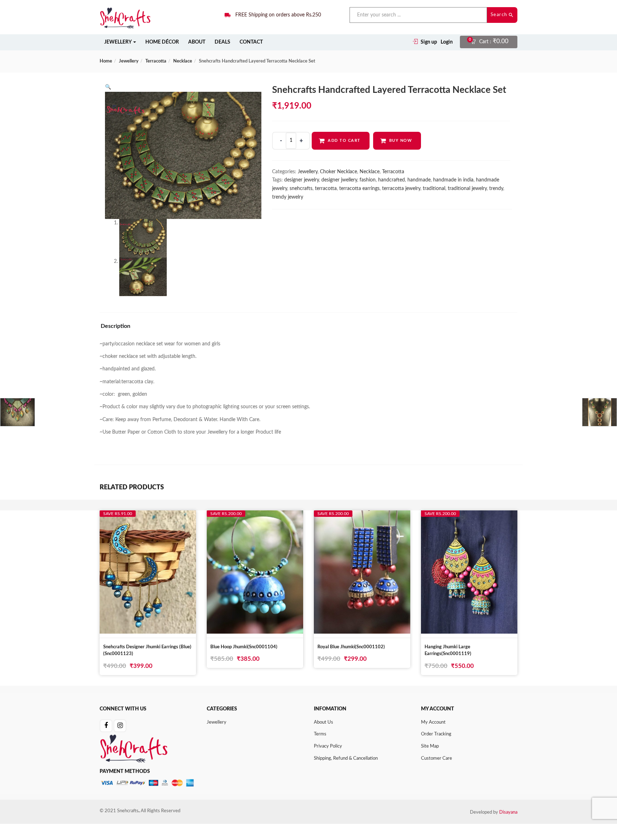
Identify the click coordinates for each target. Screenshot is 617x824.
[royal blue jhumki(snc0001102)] (362, 517)
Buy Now (400, 141)
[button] (492, 42)
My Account (433, 722)
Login (447, 42)
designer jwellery (339, 180)
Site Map (430, 746)
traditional (434, 188)
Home (106, 61)
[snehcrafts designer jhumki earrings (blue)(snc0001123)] (148, 517)
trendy (496, 188)
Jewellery (118, 42)
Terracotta (155, 61)
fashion (368, 180)
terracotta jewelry (401, 188)
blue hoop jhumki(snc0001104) (243, 647)
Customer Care (436, 758)
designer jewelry (301, 180)
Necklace (182, 61)
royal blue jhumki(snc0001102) (351, 647)
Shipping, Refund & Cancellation (346, 758)
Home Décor (162, 42)
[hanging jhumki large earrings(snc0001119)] (469, 517)
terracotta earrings (359, 188)
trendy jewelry (287, 197)
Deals (222, 42)
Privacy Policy (328, 746)
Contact (251, 42)
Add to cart (344, 141)
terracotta (326, 188)
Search (500, 15)
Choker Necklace (338, 171)
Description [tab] (115, 326)
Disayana (508, 812)
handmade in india (453, 180)
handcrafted (391, 180)
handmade (419, 180)
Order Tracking (436, 734)
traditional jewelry (467, 188)
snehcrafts (301, 188)
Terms (320, 734)
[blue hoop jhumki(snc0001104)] (255, 517)
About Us (323, 722)
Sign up (429, 42)
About (196, 42)
